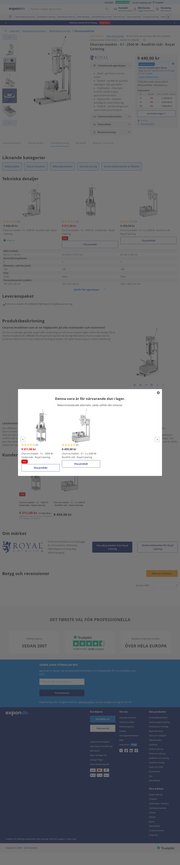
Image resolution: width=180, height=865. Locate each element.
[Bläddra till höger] (157, 439)
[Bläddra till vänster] (22, 439)
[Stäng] (158, 392)
